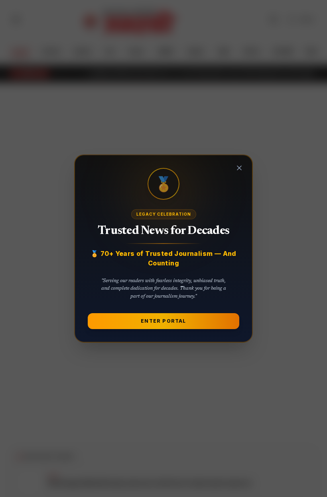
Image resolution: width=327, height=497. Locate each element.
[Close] (239, 168)
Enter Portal (163, 321)
